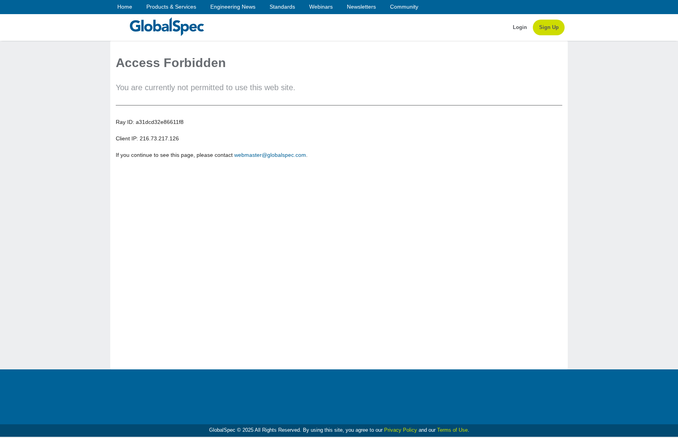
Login (520, 27)
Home (124, 7)
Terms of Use (452, 430)
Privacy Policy (400, 430)
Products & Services (171, 7)
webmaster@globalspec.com (270, 155)
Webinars (321, 7)
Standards (282, 7)
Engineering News (232, 7)
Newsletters (361, 7)
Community (404, 7)
